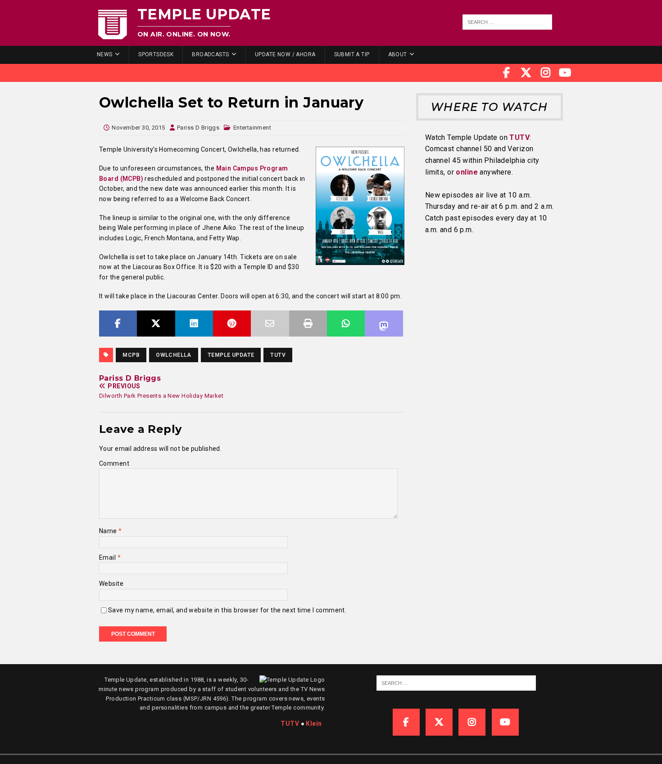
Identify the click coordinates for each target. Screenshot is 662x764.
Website (111, 583)
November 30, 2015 (138, 127)
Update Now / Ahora (285, 54)
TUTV (278, 355)
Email (108, 557)
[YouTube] (565, 73)
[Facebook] (507, 73)
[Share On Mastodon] (384, 323)
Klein (314, 723)
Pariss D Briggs (198, 127)
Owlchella (173, 355)
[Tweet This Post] (156, 323)
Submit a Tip (352, 54)
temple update (231, 355)
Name (108, 531)
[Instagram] (546, 73)
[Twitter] (526, 73)
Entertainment (252, 127)
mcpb (131, 355)
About (397, 54)
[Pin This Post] (232, 323)
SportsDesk (155, 54)
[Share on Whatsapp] (346, 323)
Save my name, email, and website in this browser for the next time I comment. (227, 610)
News (105, 54)
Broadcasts (210, 54)
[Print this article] (308, 323)
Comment (114, 463)
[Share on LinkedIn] (194, 323)
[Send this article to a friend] (270, 323)
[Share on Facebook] (118, 323)
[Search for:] (508, 22)
